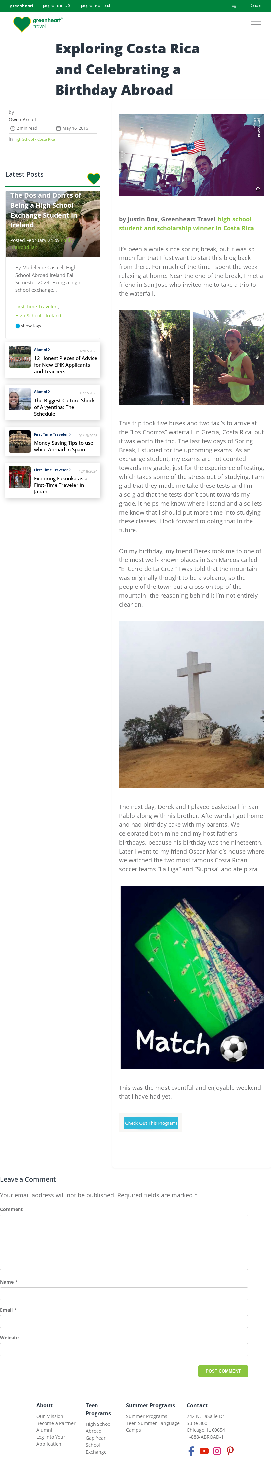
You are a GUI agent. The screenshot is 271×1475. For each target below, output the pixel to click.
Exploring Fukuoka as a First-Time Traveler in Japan (61, 485)
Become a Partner (56, 1423)
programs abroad (95, 6)
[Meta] (191, 1451)
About (44, 1405)
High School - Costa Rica (34, 139)
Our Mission (49, 1416)
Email (8, 1310)
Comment (11, 1209)
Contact (197, 1405)
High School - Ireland (38, 315)
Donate (255, 6)
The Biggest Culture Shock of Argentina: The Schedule (64, 407)
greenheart (21, 5)
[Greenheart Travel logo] (38, 25)
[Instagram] (217, 1451)
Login (235, 6)
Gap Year (96, 1438)
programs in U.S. (57, 6)
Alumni (40, 349)
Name (9, 1282)
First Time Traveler (36, 306)
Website (9, 1337)
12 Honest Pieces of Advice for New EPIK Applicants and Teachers (65, 365)
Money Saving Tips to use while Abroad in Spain (63, 446)
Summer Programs (150, 1405)
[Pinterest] (230, 1451)
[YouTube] (204, 1451)
